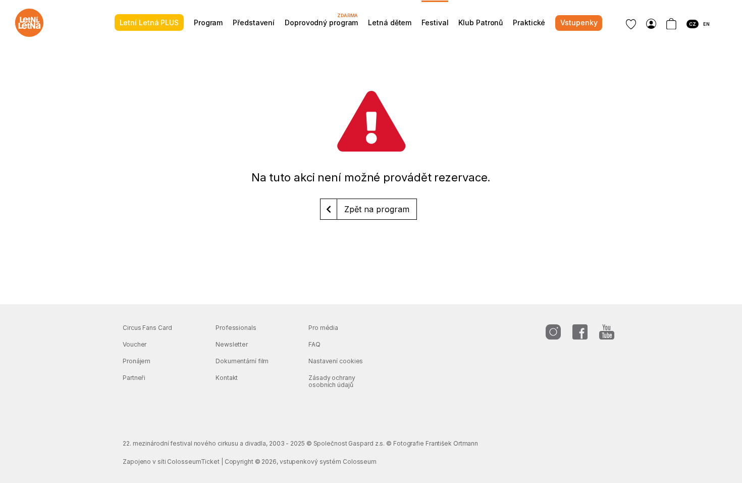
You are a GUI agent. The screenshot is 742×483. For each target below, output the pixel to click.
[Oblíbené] (631, 24)
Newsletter (232, 344)
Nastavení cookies (335, 361)
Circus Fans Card (147, 327)
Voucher (134, 344)
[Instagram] (553, 332)
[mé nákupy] (651, 24)
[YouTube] (606, 332)
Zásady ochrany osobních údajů (331, 381)
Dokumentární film (242, 361)
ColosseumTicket (193, 461)
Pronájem (136, 361)
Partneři (134, 377)
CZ (692, 24)
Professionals (236, 327)
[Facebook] (580, 332)
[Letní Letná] (29, 23)
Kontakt (227, 377)
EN (706, 24)
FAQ (314, 344)
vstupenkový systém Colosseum (328, 461)
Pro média (323, 327)
